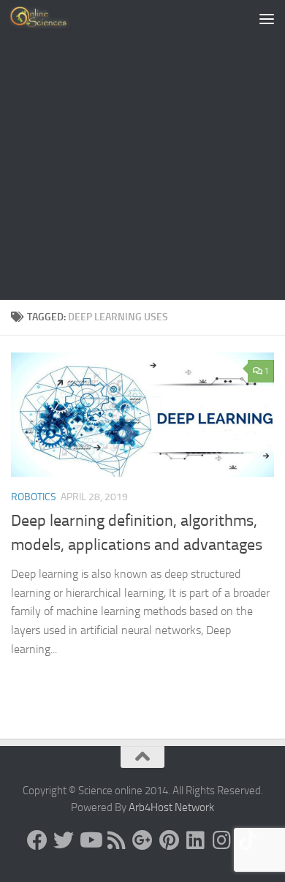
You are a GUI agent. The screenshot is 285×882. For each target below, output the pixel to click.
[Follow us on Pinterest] (169, 840)
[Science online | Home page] (51, 18)
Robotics (33, 497)
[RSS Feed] (116, 840)
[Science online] (37, 840)
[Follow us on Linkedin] (195, 840)
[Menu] (266, 18)
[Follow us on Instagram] (221, 840)
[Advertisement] (142, 150)
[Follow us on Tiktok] (248, 840)
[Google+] (142, 840)
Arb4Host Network (171, 807)
